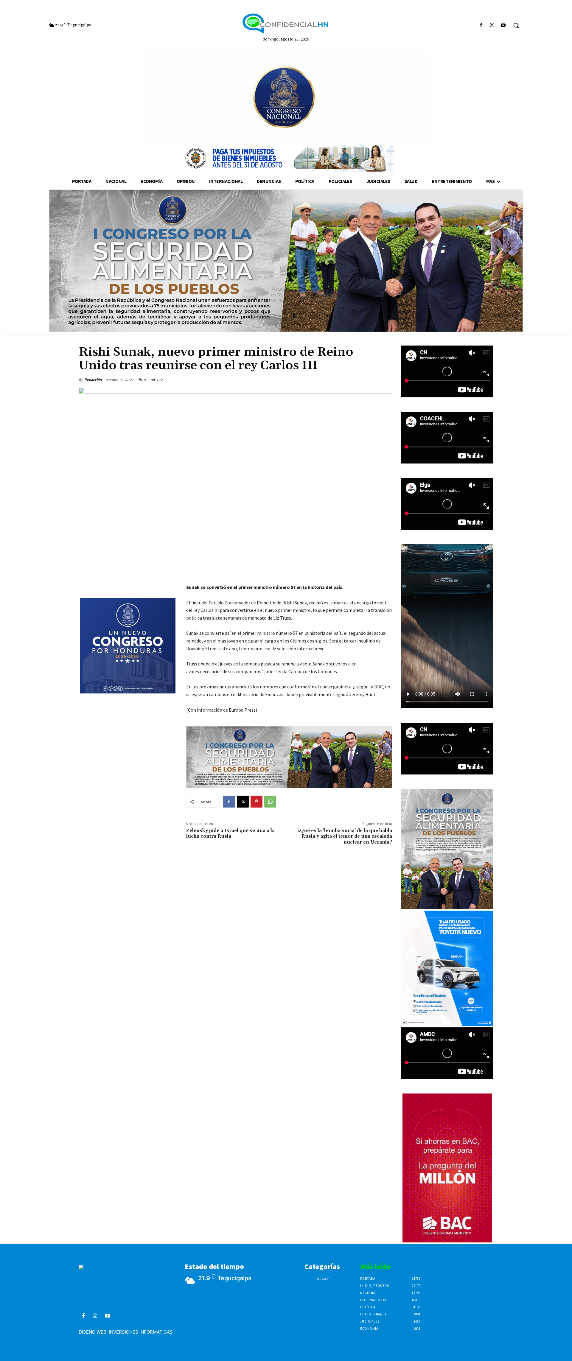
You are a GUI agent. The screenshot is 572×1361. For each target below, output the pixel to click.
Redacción (93, 379)
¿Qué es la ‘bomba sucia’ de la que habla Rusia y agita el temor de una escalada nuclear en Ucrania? (344, 836)
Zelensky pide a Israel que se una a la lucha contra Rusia (230, 833)
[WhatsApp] (270, 802)
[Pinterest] (256, 802)
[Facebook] (481, 25)
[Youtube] (503, 25)
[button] (516, 25)
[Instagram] (492, 25)
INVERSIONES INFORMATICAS (141, 1332)
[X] (243, 802)
